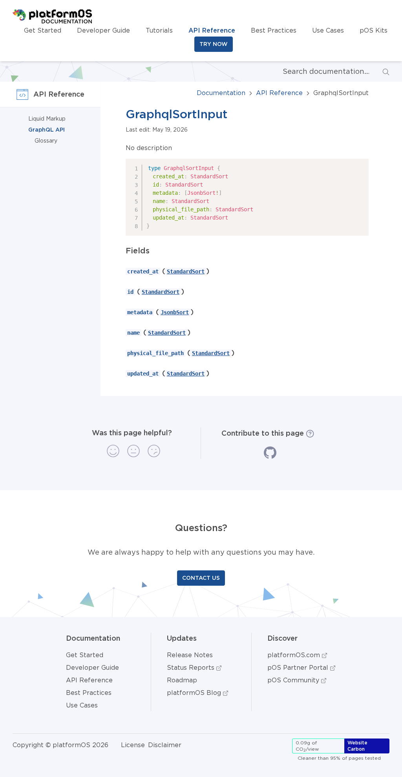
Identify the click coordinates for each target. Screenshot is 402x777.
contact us (201, 578)
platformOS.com (294, 654)
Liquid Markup (47, 118)
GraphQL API (46, 129)
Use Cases (328, 30)
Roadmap (182, 680)
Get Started (42, 30)
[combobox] (320, 71)
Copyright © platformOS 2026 (60, 744)
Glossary (46, 140)
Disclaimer (164, 744)
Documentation (221, 92)
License (133, 744)
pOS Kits (373, 30)
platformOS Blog (195, 692)
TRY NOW (213, 44)
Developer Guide (103, 30)
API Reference (211, 30)
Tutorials (159, 30)
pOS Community (294, 680)
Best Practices (273, 30)
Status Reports (191, 667)
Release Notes (190, 654)
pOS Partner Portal (298, 667)
